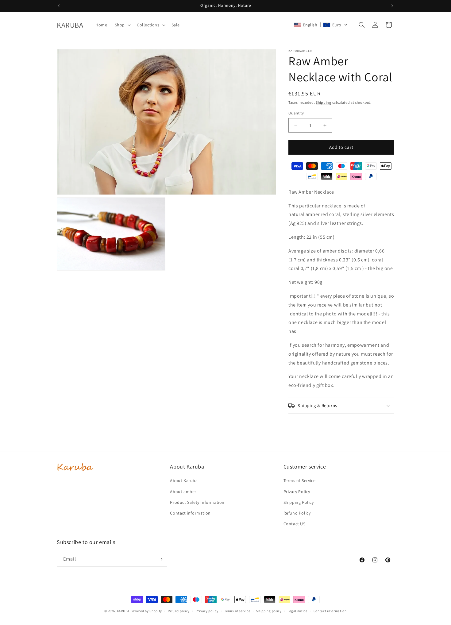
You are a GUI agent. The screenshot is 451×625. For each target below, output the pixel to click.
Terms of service (237, 611)
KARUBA (123, 611)
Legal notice (297, 611)
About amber (183, 491)
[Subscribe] (160, 559)
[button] (122, 24)
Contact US (294, 524)
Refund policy (179, 611)
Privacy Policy (296, 491)
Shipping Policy (298, 502)
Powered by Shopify (146, 611)
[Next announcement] (392, 6)
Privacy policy (207, 611)
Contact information (190, 513)
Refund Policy (297, 513)
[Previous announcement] (59, 6)
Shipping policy (269, 611)
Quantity (296, 113)
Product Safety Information (197, 502)
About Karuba (184, 480)
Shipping (323, 102)
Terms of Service (299, 480)
